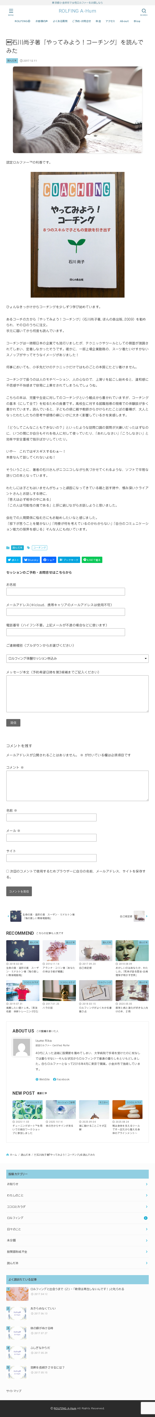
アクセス (110, 21)
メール (13, 830)
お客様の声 (42, 21)
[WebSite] (43, 1079)
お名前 (11, 584)
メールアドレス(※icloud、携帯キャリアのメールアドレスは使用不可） (60, 605)
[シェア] (49, 560)
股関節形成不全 (17, 1251)
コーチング (39, 547)
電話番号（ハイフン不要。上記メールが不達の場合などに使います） (57, 625)
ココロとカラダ (16, 1206)
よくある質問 (60, 21)
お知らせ (12, 1184)
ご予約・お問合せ (81, 21)
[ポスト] (13, 560)
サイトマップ (14, 1391)
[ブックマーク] (69, 560)
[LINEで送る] (92, 560)
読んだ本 (12, 60)
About (124, 21)
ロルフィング (15, 1218)
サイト (11, 851)
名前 (11, 810)
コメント (15, 767)
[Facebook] (61, 1079)
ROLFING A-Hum (77, 11)
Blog (137, 21)
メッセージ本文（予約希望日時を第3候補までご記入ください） (53, 672)
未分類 (11, 1240)
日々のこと (14, 1229)
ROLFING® (23, 21)
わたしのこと (15, 1195)
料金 (98, 21)
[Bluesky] (31, 560)
